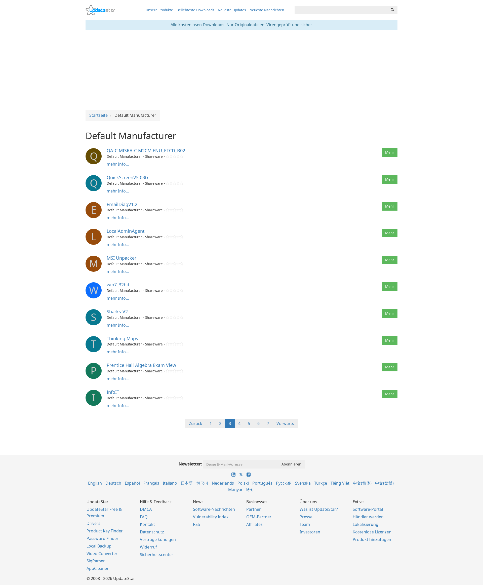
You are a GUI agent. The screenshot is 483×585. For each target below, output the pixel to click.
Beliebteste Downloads (195, 10)
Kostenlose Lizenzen (372, 532)
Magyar (235, 489)
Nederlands (223, 483)
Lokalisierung (365, 524)
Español (132, 483)
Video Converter (102, 553)
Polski (243, 483)
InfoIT (113, 392)
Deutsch (113, 483)
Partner (253, 509)
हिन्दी (250, 489)
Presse (306, 517)
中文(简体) (362, 483)
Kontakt (147, 524)
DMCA (146, 509)
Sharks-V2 (117, 311)
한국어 (202, 483)
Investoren (310, 532)
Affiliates (254, 524)
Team (305, 524)
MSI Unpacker (121, 258)
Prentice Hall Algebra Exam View (141, 365)
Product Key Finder (105, 531)
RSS (196, 524)
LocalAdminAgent (126, 231)
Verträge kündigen (158, 539)
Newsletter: (190, 464)
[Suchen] (392, 10)
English (95, 483)
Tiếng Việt (340, 483)
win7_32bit (118, 285)
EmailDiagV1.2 (122, 204)
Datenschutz (152, 532)
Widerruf (148, 547)
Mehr (389, 152)
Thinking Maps (122, 338)
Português (262, 483)
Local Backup (99, 546)
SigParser (96, 561)
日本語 (187, 483)
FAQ (144, 517)
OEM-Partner (258, 517)
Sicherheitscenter (156, 554)
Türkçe (320, 483)
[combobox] (341, 10)
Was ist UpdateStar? (319, 509)
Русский (284, 483)
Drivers (93, 523)
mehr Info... (118, 164)
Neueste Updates (232, 10)
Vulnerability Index (210, 517)
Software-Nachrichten (214, 509)
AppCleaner (98, 568)
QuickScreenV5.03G (127, 177)
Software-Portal (368, 509)
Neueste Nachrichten (267, 10)
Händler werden (368, 517)
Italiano (170, 483)
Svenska (303, 483)
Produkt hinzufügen (372, 539)
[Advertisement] (241, 70)
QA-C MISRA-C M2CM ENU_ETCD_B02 (146, 150)
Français (151, 483)
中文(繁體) (384, 483)
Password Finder (102, 538)
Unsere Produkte (159, 10)
